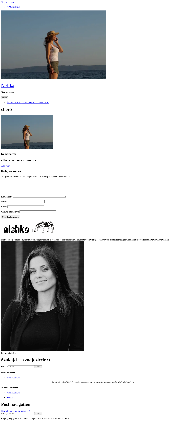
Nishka (7, 85)
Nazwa (4, 201)
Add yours (5, 166)
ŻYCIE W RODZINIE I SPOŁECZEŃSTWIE (28, 102)
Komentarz (6, 197)
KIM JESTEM (13, 7)
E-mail (4, 206)
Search (10, 397)
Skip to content (7, 2)
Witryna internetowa (10, 212)
